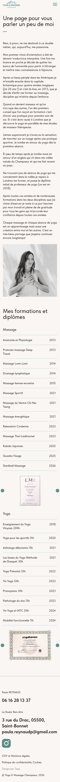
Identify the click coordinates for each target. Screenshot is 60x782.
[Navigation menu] (55, 4)
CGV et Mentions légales (16, 755)
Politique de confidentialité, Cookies (22, 762)
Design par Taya (11, 768)
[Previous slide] (2, 490)
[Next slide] (57, 490)
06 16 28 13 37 (16, 700)
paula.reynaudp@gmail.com (29, 731)
